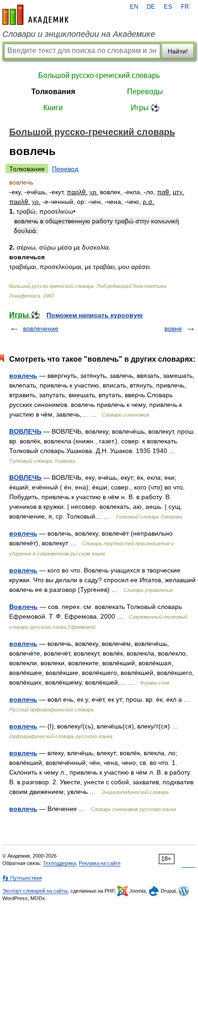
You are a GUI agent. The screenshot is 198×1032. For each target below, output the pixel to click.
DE (151, 7)
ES (168, 7)
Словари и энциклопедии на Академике (78, 34)
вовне (173, 328)
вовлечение (40, 328)
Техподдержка (59, 863)
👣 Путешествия (22, 878)
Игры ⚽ (145, 108)
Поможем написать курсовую (95, 315)
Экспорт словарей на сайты (35, 891)
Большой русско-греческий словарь (99, 75)
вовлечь (23, 375)
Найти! (178, 51)
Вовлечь (23, 606)
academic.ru (35, 15)
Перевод (65, 169)
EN (134, 7)
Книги (53, 108)
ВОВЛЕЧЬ (25, 431)
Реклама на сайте (100, 863)
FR (185, 7)
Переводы (145, 91)
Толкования (53, 91)
